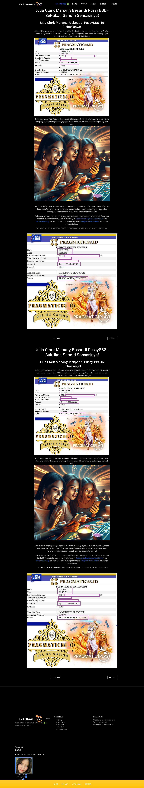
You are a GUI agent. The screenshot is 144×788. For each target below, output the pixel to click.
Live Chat (61, 727)
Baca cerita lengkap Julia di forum (89, 219)
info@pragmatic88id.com (104, 724)
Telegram (61, 724)
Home (60, 720)
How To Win (39, 228)
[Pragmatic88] (30, 4)
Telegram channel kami (90, 221)
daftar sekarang (42, 221)
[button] (104, 4)
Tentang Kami (62, 722)
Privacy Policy (62, 729)
